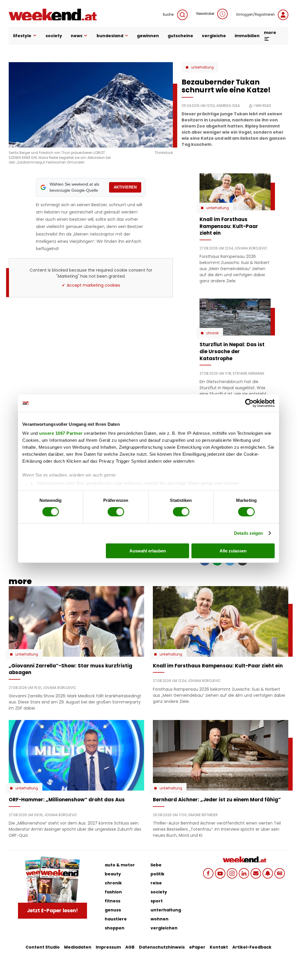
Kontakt (219, 947)
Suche (168, 14)
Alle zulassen (233, 550)
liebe (156, 865)
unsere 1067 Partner (61, 433)
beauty (113, 874)
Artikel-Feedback (251, 947)
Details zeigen (248, 533)
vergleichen (164, 928)
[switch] (116, 511)
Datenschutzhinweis (162, 947)
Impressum (108, 947)
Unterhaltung (202, 67)
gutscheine (180, 36)
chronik (113, 883)
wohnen (160, 919)
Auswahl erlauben (147, 550)
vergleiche (214, 36)
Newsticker (205, 13)
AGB (130, 947)
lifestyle (22, 36)
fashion (113, 892)
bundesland (110, 36)
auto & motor (120, 865)
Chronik (212, 333)
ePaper (197, 947)
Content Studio (43, 947)
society (54, 36)
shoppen (114, 928)
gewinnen (148, 36)
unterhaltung (166, 910)
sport (157, 901)
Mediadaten (77, 947)
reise (156, 883)
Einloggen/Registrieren (255, 14)
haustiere (116, 919)
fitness (112, 901)
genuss (113, 910)
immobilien (247, 36)
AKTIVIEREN (125, 187)
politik (157, 874)
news (76, 36)
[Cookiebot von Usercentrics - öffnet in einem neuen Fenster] (249, 402)
